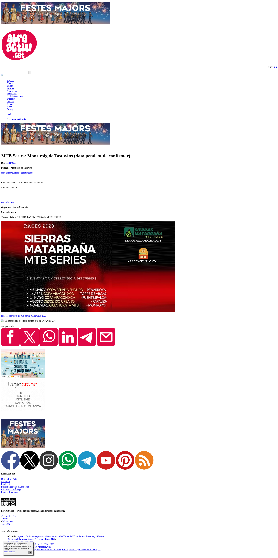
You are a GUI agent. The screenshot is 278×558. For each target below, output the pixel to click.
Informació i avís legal (11, 489)
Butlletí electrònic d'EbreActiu (15, 487)
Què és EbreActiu (9, 479)
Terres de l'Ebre (9, 516)
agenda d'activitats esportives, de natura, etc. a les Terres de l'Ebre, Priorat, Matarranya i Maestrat (62, 536)
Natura (10, 83)
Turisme (10, 88)
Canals (10, 104)
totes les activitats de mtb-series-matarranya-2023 (23, 316)
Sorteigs (10, 109)
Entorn (10, 86)
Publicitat (5, 484)
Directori (11, 99)
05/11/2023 (11, 163)
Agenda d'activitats (16, 119)
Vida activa (12, 91)
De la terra (12, 93)
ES (275, 67)
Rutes (9, 106)
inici (9, 114)
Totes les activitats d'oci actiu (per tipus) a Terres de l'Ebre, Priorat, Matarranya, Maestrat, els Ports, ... (54, 549)
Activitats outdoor (15, 96)
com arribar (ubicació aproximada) (17, 173)
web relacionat (7, 202)
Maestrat (6, 524)
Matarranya (7, 521)
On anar (10, 101)
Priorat (5, 518)
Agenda (10, 80)
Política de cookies (9, 492)
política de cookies (9, 551)
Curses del (31, 539)
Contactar (5, 481)
